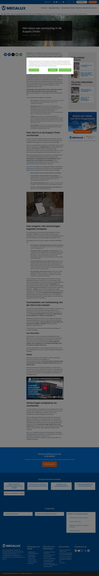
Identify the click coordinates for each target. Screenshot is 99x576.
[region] (50, 66)
